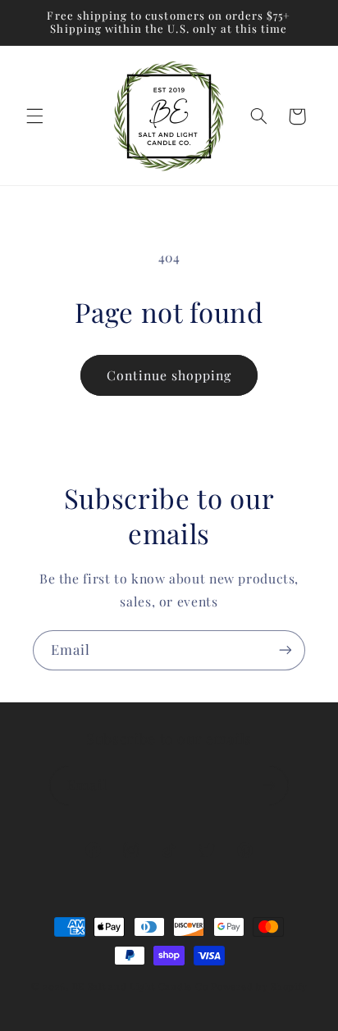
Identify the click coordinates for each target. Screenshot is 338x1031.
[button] (34, 116)
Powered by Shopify (259, 986)
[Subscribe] (285, 650)
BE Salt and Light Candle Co (140, 986)
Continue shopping (169, 375)
